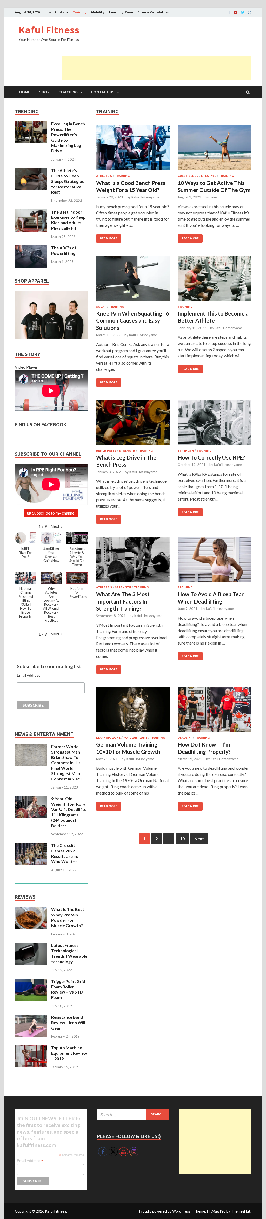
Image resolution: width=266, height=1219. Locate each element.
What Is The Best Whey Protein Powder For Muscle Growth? (67, 917)
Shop (44, 92)
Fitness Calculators (153, 12)
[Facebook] (229, 12)
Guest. (215, 197)
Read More (108, 238)
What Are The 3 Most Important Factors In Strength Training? (123, 601)
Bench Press (106, 450)
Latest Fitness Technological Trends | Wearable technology (69, 953)
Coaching (68, 92)
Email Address (28, 675)
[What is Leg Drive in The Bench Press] (133, 423)
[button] (56, 526)
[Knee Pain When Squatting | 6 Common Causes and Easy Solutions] (133, 279)
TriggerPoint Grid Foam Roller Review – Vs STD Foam (68, 989)
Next (199, 838)
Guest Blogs (188, 175)
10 (182, 838)
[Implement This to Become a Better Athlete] (214, 279)
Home (24, 92)
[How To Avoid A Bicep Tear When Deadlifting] (214, 560)
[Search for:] (133, 1114)
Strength (127, 450)
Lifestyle (208, 175)
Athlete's (104, 175)
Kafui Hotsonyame (145, 197)
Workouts (56, 12)
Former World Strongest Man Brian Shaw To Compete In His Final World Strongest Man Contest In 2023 (66, 762)
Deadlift (185, 737)
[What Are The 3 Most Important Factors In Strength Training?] (133, 560)
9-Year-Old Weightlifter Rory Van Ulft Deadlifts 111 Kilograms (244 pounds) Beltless (68, 812)
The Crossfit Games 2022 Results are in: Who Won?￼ (64, 853)
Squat (101, 306)
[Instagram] (249, 12)
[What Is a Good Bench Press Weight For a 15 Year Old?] (133, 148)
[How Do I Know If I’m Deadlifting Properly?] (214, 710)
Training (80, 12)
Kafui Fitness (49, 30)
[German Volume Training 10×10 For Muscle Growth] (133, 710)
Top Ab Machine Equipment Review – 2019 (69, 1053)
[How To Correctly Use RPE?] (214, 423)
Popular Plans (135, 737)
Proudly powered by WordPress (165, 1211)
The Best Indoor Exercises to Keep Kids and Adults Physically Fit (68, 219)
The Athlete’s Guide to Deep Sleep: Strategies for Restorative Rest (67, 181)
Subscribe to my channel (53, 512)
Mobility (97, 12)
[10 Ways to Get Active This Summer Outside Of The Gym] (214, 148)
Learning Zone (121, 12)
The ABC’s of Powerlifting (63, 250)
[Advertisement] (156, 68)
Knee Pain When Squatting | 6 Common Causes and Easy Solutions (132, 320)
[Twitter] (243, 12)
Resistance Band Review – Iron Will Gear (68, 1022)
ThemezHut (240, 1211)
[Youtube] (235, 12)
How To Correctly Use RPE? (211, 457)
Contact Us (103, 92)
